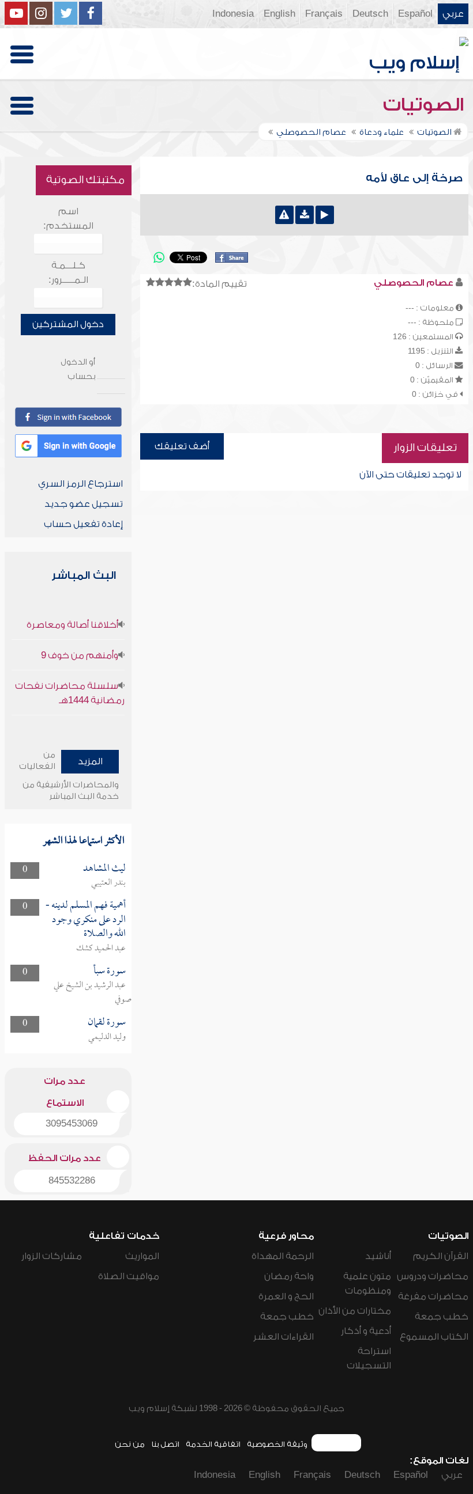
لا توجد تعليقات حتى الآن (410, 474)
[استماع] (325, 215)
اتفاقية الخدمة (213, 1444)
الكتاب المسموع (434, 1337)
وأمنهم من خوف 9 (79, 655)
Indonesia (233, 14)
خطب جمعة (441, 1316)
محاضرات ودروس (432, 1276)
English (279, 14)
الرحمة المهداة (282, 1256)
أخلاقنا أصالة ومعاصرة (72, 625)
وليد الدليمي (107, 1037)
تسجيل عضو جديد (83, 504)
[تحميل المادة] (304, 215)
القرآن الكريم (440, 1256)
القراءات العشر (283, 1337)
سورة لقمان (107, 1022)
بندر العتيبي (108, 883)
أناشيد (378, 1256)
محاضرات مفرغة (433, 1296)
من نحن (130, 1444)
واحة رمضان (289, 1276)
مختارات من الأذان (354, 1311)
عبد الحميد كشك (101, 948)
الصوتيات (425, 104)
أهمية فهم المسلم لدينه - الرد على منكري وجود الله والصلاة (86, 919)
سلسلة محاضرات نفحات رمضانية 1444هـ (70, 693)
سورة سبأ (109, 971)
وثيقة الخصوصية (277, 1444)
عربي (453, 14)
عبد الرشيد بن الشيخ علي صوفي (93, 992)
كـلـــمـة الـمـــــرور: (68, 272)
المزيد (90, 761)
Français (324, 14)
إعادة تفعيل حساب (83, 524)
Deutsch (370, 14)
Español (415, 14)
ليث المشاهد (104, 869)
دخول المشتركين (68, 324)
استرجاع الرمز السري (80, 484)
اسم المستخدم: (68, 218)
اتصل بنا (165, 1444)
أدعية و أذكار (366, 1331)
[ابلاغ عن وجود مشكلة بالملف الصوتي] (284, 215)
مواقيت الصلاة (128, 1276)
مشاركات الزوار (51, 1256)
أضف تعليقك (182, 446)
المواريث (142, 1256)
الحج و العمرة (286, 1296)
